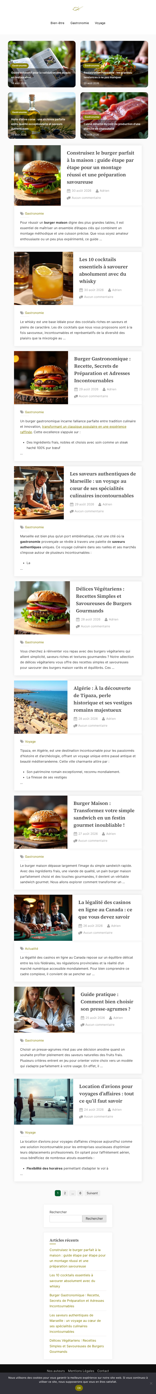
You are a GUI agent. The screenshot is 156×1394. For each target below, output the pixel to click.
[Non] (151, 1383)
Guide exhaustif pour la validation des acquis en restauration (40, 75)
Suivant (92, 1193)
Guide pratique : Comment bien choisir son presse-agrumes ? (107, 1001)
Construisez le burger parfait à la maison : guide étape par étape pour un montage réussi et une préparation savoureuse (100, 167)
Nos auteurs (56, 1371)
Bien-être (57, 23)
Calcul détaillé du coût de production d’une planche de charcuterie (112, 126)
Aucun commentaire (86, 198)
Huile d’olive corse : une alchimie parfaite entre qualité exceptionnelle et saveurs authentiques (38, 124)
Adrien (104, 190)
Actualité (31, 949)
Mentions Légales (81, 1371)
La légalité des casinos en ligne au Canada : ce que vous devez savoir (105, 909)
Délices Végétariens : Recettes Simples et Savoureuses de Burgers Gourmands (77, 1345)
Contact (103, 1371)
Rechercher (58, 1212)
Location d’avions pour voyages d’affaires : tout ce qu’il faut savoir (106, 1093)
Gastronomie (79, 23)
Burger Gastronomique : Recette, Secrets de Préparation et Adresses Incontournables (77, 1300)
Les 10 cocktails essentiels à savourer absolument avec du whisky (72, 1280)
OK (79, 1388)
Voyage (100, 23)
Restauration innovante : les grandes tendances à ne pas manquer (108, 75)
